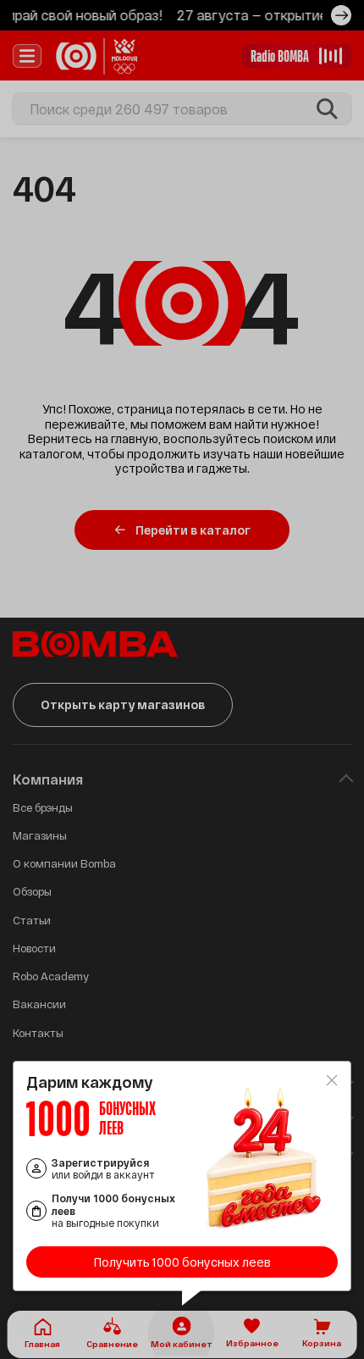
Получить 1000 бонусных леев (182, 1262)
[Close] (332, 1080)
